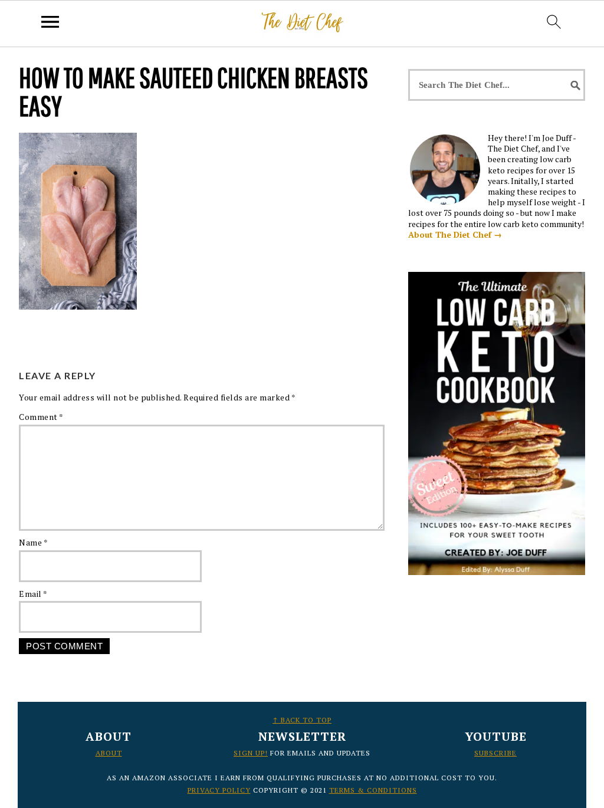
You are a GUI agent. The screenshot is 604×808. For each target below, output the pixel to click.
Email (33, 593)
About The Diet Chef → (455, 234)
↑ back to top (302, 719)
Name (33, 542)
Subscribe (495, 752)
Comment (41, 416)
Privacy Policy (219, 790)
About (109, 752)
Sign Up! (251, 752)
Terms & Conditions (373, 790)
